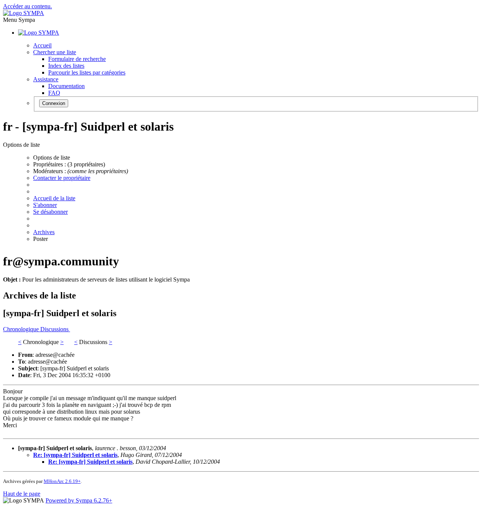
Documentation (66, 86)
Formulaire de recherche (77, 59)
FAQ (54, 93)
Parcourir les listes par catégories (86, 72)
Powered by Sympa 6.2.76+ (79, 500)
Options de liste (51, 157)
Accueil (42, 45)
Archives (44, 232)
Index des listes (66, 65)
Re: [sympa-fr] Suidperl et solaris (75, 455)
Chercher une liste (54, 52)
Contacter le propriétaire (61, 178)
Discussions (55, 329)
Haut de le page (21, 493)
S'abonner (45, 205)
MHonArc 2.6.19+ (62, 481)
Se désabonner (50, 212)
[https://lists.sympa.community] (23, 13)
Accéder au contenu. (27, 6)
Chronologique (21, 329)
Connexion (53, 103)
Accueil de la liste (54, 198)
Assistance (45, 79)
